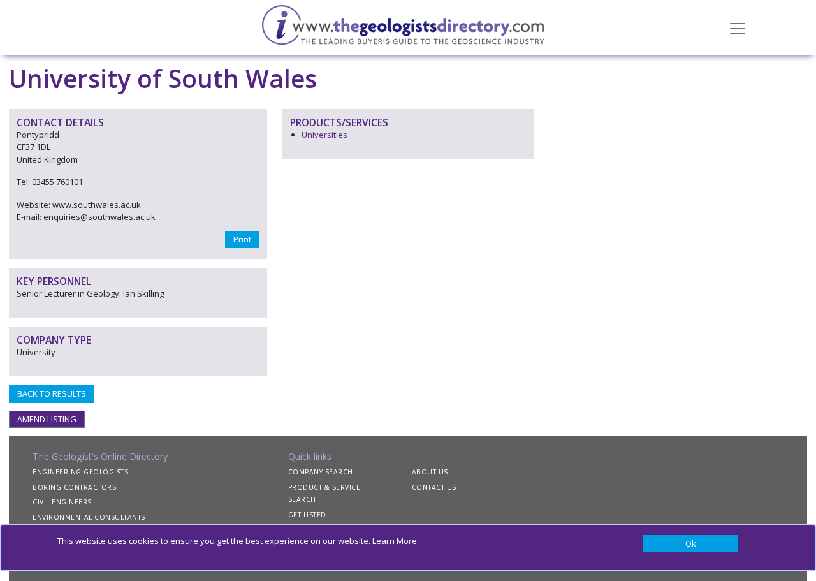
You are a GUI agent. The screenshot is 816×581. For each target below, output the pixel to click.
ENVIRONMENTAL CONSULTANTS (89, 517)
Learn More (394, 541)
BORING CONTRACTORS (74, 487)
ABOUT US (430, 471)
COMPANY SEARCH (320, 471)
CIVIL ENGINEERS (62, 501)
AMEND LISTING (46, 419)
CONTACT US (434, 487)
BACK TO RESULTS (51, 393)
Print (242, 239)
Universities (324, 134)
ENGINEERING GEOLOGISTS (80, 471)
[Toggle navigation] (737, 27)
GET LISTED (307, 514)
